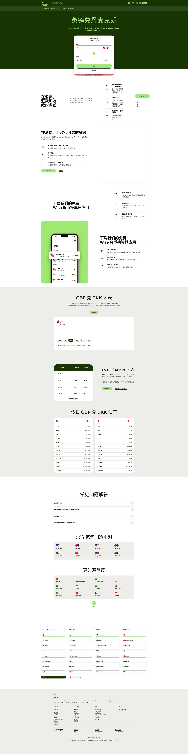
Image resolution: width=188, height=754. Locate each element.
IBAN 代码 (97, 716)
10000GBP (58, 470)
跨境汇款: (56, 697)
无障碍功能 (56, 722)
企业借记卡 (76, 719)
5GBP (57, 430)
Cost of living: (57, 701)
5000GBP (58, 466)
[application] (68, 332)
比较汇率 (97, 719)
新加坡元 (117, 596)
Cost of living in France (59, 702)
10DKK (99, 434)
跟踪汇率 (94, 70)
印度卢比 (97, 589)
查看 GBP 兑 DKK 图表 (121, 388)
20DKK (99, 438)
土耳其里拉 (118, 589)
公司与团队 (56, 709)
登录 (140, 3)
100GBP (58, 446)
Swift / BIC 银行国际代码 (100, 714)
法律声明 (76, 729)
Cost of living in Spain (70, 702)
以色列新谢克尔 (80, 581)
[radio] (60, 340)
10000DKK (100, 470)
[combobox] (107, 48)
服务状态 (56, 716)
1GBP (57, 426)
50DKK (99, 442)
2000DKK (100, 462)
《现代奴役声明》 (119, 731)
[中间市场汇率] (97, 38)
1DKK (99, 426)
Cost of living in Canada (82, 702)
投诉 (75, 731)
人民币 (58, 581)
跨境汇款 (76, 709)
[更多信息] (60, 374)
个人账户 (56, 3)
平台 (61, 3)
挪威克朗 (78, 596)
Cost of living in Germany (121, 701)
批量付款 (76, 720)
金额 (77, 44)
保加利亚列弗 (99, 581)
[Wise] (45, 3)
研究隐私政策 (98, 709)
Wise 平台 (76, 717)
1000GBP (58, 458)
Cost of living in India (109, 701)
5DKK (99, 430)
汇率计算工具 (98, 711)
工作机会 (56, 714)
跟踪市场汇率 (107, 388)
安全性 (55, 711)
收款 (75, 716)
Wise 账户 (76, 711)
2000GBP (58, 462)
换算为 (77, 56)
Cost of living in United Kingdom (68, 701)
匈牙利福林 (59, 589)
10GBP (57, 434)
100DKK (100, 446)
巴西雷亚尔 (59, 596)
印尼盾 (77, 589)
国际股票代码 (98, 712)
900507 (117, 740)
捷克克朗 (97, 596)
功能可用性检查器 (58, 724)
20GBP (58, 438)
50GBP (58, 442)
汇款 (94, 66)
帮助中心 (56, 720)
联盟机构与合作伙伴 (58, 719)
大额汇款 (76, 714)
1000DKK (100, 458)
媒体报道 (56, 712)
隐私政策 (97, 729)
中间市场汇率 (141, 195)
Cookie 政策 (118, 729)
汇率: (55, 694)
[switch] (94, 53)
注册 (144, 3)
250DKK (100, 450)
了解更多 (137, 103)
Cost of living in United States (84, 701)
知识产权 (76, 733)
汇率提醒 (97, 717)
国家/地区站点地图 (99, 731)
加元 (116, 581)
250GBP (58, 450)
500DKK (100, 454)
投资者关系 (56, 717)
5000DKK (100, 466)
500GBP (58, 454)
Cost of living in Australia (98, 701)
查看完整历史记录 (73, 399)
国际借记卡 (76, 712)
